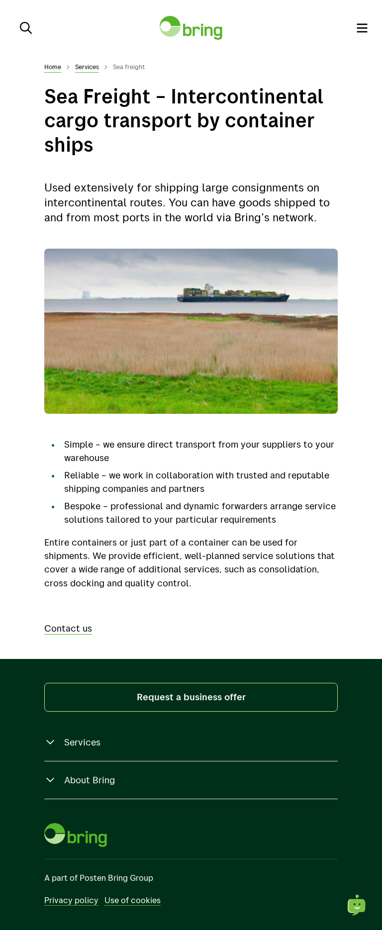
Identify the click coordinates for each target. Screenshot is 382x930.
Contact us (68, 628)
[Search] (26, 28)
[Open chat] (357, 905)
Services (87, 67)
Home (52, 67)
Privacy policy (71, 900)
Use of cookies (132, 900)
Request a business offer (191, 697)
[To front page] (191, 28)
